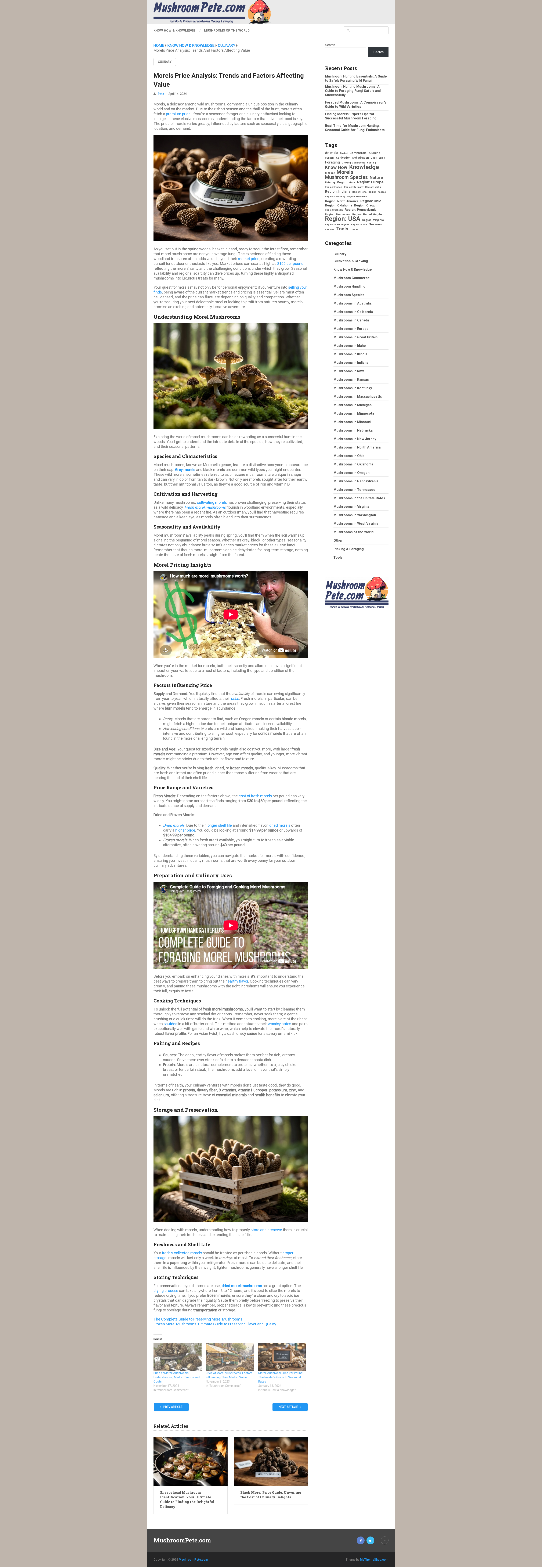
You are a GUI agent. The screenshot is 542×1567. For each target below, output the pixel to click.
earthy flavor (238, 981)
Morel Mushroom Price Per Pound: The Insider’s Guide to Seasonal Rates (280, 1377)
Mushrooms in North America (357, 447)
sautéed (170, 1024)
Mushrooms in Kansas (351, 380)
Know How (336, 167)
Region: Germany (353, 187)
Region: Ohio (370, 201)
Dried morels (173, 825)
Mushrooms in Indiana (350, 363)
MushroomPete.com (182, 1540)
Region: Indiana (337, 191)
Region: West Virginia (337, 224)
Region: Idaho (373, 187)
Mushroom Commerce (351, 278)
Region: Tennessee (337, 214)
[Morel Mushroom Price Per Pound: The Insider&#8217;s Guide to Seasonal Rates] (282, 1357)
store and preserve (266, 1230)
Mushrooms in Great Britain (355, 337)
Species (329, 229)
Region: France (333, 187)
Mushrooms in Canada (351, 320)
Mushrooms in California (353, 312)
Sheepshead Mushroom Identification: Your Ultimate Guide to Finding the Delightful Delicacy (187, 1499)
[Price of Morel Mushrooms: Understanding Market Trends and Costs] (177, 1357)
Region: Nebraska (357, 196)
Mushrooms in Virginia (351, 507)
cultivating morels (212, 502)
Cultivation (343, 157)
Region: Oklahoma (338, 205)
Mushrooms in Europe (351, 329)
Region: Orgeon (334, 210)
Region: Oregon (365, 205)
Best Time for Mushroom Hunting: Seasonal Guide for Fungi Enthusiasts (355, 128)
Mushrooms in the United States (359, 498)
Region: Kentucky (335, 196)
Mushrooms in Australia (352, 303)
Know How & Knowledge (174, 30)
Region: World (359, 224)
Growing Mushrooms (353, 162)
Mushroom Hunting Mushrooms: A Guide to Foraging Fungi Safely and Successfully (353, 90)
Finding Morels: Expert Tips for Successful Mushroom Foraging (350, 116)
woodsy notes (279, 1024)
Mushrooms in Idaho (349, 346)
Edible (382, 157)
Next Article (289, 1407)
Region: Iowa (359, 192)
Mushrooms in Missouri (352, 422)
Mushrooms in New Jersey (354, 439)
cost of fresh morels (255, 796)
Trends (354, 229)
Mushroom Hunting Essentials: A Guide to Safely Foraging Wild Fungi (356, 78)
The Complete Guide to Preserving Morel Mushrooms (197, 1319)
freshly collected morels (182, 1253)
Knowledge (364, 167)
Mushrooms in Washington (354, 515)
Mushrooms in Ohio (349, 456)
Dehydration (360, 157)
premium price (178, 114)
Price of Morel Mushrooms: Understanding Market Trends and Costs (176, 1377)
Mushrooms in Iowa (349, 371)
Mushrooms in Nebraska (353, 430)
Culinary (164, 62)
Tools (342, 229)
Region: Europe (370, 182)
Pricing (330, 182)
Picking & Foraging (348, 549)
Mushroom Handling (349, 286)
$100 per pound (290, 263)
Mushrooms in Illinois (350, 354)
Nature (376, 178)
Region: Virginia (373, 219)
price (235, 698)
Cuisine (374, 153)
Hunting (371, 162)
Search (330, 45)
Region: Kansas (377, 192)
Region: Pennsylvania (360, 210)
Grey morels (185, 469)
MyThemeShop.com (374, 1559)
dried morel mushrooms (242, 1285)
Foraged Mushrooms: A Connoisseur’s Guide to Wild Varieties (355, 104)
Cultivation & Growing (350, 261)
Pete (161, 94)
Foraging (332, 162)
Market (330, 172)
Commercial (358, 153)
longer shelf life (219, 825)
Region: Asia (346, 182)
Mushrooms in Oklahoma (353, 464)
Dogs (374, 157)
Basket (344, 153)
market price (248, 258)
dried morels (279, 825)
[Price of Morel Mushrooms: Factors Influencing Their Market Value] (230, 1357)
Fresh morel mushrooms (205, 507)
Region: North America (341, 201)
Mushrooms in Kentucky (352, 388)
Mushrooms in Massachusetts (357, 397)
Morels (344, 172)
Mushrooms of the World (227, 30)
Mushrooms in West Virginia (355, 524)
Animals (331, 153)
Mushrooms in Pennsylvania (355, 481)
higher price (185, 830)
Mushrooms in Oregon (351, 473)
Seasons (375, 224)
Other (338, 540)
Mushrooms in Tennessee (354, 490)
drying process (165, 1290)
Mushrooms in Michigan (352, 405)
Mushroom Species (346, 177)
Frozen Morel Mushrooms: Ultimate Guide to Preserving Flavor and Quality (214, 1324)
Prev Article (173, 1407)
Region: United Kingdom (368, 214)
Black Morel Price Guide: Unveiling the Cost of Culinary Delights (270, 1494)
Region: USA (342, 219)
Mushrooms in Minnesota (353, 413)
